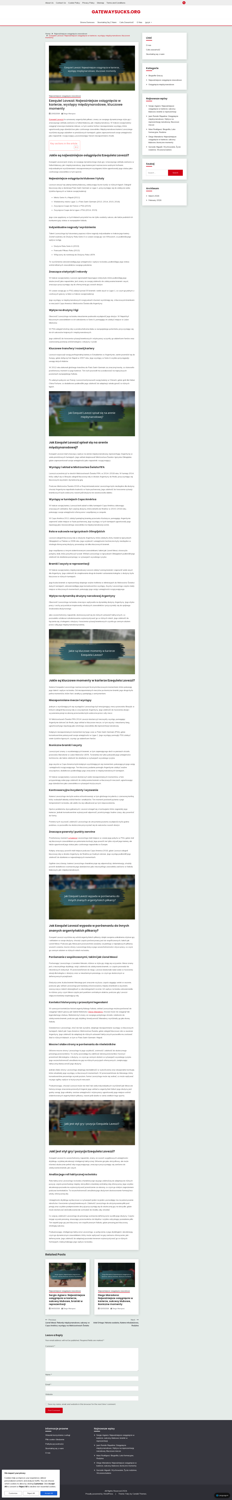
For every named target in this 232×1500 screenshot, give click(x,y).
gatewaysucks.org (116, 12)
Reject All (31, 1493)
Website (49, 1394)
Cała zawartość (127, 22)
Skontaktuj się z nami (106, 22)
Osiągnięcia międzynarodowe (161, 84)
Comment (50, 1346)
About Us (49, 3)
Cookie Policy (74, 3)
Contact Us (61, 3)
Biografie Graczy (156, 75)
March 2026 (154, 196)
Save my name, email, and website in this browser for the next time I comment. (82, 1404)
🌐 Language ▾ (222, 1495)
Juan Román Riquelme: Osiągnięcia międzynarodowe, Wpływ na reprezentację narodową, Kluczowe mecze (115, 1448)
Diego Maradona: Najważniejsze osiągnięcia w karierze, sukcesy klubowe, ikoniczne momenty (115, 1299)
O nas (139, 22)
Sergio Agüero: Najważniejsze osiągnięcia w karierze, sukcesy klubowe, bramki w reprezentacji (67, 1299)
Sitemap (100, 3)
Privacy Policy (88, 3)
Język (147, 22)
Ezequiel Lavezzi (56, 119)
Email (48, 1384)
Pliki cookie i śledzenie (54, 1439)
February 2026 (155, 200)
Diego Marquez (69, 113)
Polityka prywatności (54, 1444)
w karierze (72, 838)
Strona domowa (87, 22)
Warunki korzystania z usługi (57, 1435)
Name (48, 1374)
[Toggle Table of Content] (75, 147)
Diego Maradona (95, 1012)
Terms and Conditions (115, 3)
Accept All (49, 1493)
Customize (13, 1493)
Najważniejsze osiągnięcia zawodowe (65, 96)
